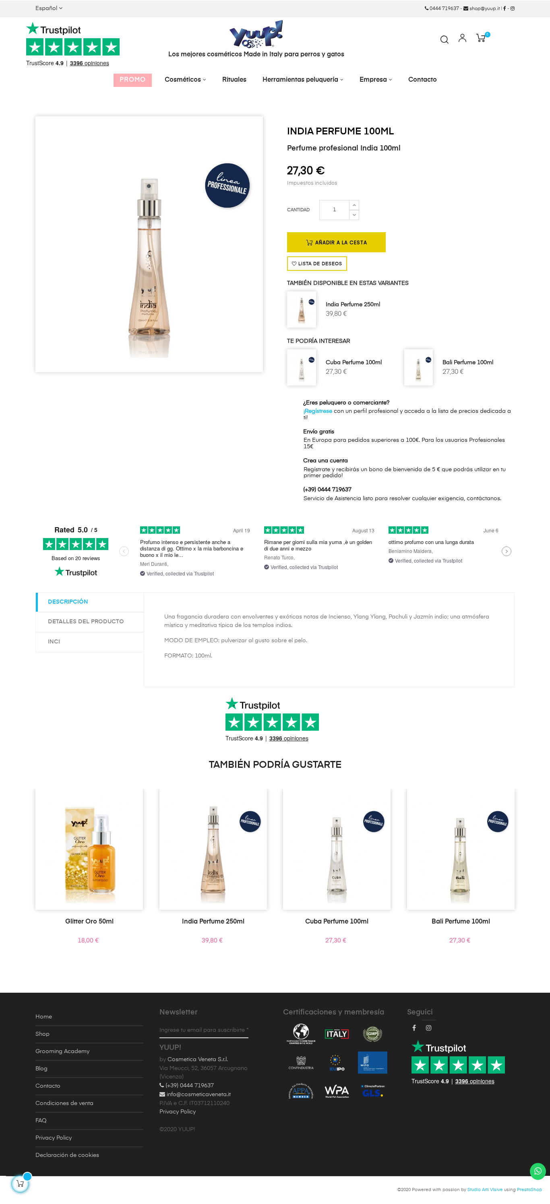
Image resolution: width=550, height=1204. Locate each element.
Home (43, 1017)
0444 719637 (443, 8)
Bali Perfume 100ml (467, 362)
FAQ (41, 1121)
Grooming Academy (62, 1051)
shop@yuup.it (484, 8)
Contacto (47, 1086)
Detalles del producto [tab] (86, 622)
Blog (41, 1069)
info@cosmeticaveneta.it (198, 1094)
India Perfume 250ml (353, 304)
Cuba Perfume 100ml (354, 362)
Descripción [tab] (68, 602)
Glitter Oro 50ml (89, 922)
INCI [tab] (54, 642)
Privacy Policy (53, 1138)
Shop (42, 1034)
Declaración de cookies (67, 1155)
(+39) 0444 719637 (189, 1086)
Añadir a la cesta (340, 242)
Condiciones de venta (64, 1103)
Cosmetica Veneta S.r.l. (197, 1059)
